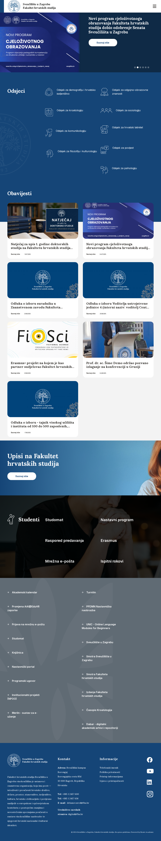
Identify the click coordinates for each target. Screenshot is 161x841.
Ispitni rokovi (112, 561)
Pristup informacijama (111, 776)
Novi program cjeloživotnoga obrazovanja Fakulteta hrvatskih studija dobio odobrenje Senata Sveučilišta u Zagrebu (118, 249)
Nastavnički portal (22, 666)
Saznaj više (15, 254)
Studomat (54, 520)
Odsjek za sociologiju (128, 110)
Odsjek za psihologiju (124, 168)
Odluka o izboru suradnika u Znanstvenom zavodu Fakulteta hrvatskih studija (35, 307)
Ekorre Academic (147, 832)
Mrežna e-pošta (59, 561)
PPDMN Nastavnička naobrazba (96, 608)
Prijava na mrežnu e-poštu (28, 624)
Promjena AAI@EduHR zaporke (23, 608)
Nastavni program (117, 520)
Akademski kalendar (24, 592)
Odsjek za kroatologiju (70, 110)
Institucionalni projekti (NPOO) (23, 696)
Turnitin (91, 592)
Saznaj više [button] (103, 38)
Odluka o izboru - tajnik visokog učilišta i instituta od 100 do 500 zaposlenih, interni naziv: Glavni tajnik (42, 426)
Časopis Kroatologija (99, 710)
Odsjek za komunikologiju (71, 130)
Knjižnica (17, 652)
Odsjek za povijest (123, 147)
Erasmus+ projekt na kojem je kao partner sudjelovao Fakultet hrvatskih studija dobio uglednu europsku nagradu (41, 368)
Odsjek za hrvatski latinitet (127, 127)
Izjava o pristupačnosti (112, 781)
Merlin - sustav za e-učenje (22, 714)
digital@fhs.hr (75, 814)
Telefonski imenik (109, 767)
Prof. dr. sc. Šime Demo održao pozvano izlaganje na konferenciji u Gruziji (117, 365)
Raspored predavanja (64, 540)
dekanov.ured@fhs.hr (78, 802)
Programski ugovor (23, 680)
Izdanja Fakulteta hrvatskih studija (95, 694)
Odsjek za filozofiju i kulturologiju (77, 151)
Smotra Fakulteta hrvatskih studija (95, 676)
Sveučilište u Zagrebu (99, 642)
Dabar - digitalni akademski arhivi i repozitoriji (100, 726)
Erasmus (109, 540)
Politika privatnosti (110, 772)
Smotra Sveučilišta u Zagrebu (96, 658)
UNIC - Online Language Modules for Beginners (99, 626)
